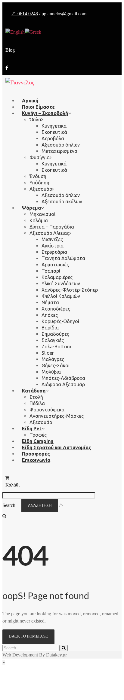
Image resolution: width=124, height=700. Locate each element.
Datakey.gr (56, 654)
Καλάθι (12, 484)
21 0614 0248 (24, 13)
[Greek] (33, 31)
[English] (15, 31)
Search (8, 505)
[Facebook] (6, 68)
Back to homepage (28, 636)
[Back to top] (3, 662)
